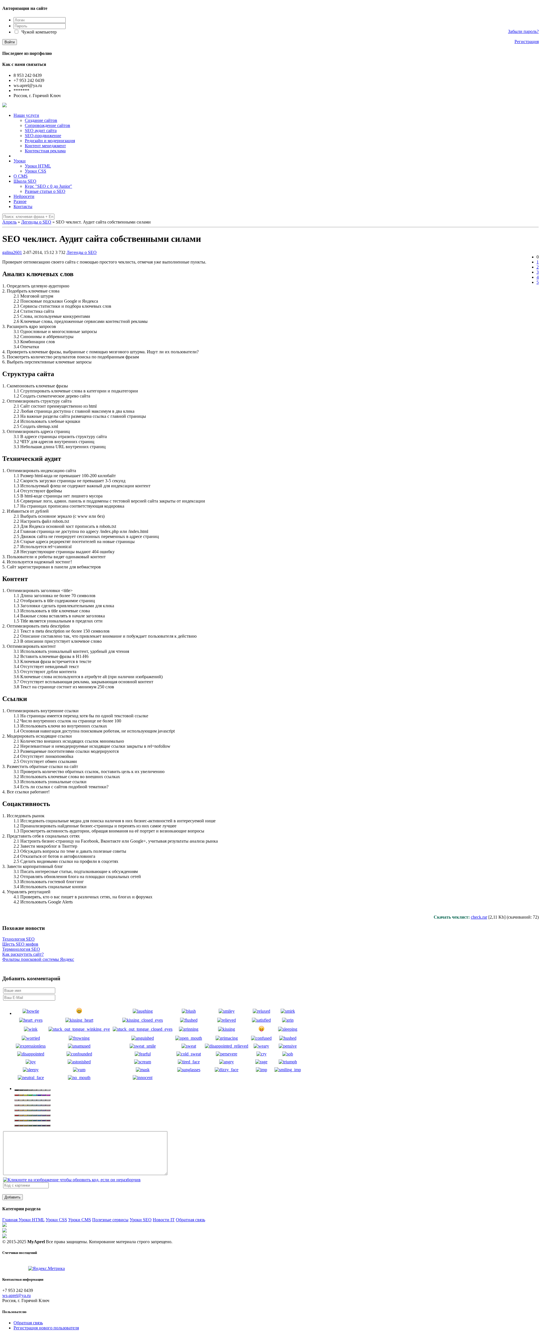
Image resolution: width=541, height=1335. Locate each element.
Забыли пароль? (523, 31)
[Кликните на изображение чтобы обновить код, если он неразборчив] (72, 1179)
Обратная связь (190, 1219)
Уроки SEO (141, 1219)
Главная (10, 1219)
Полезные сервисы (110, 1219)
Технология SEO (18, 939)
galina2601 (12, 252)
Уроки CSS (56, 1219)
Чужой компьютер (38, 32)
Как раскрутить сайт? (23, 954)
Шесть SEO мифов (20, 944)
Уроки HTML (32, 1219)
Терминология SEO (21, 949)
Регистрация (527, 41)
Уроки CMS (79, 1219)
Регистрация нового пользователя (46, 1327)
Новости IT (164, 1219)
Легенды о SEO (81, 252)
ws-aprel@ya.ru (16, 1295)
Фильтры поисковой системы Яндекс (38, 959)
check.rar (479, 917)
